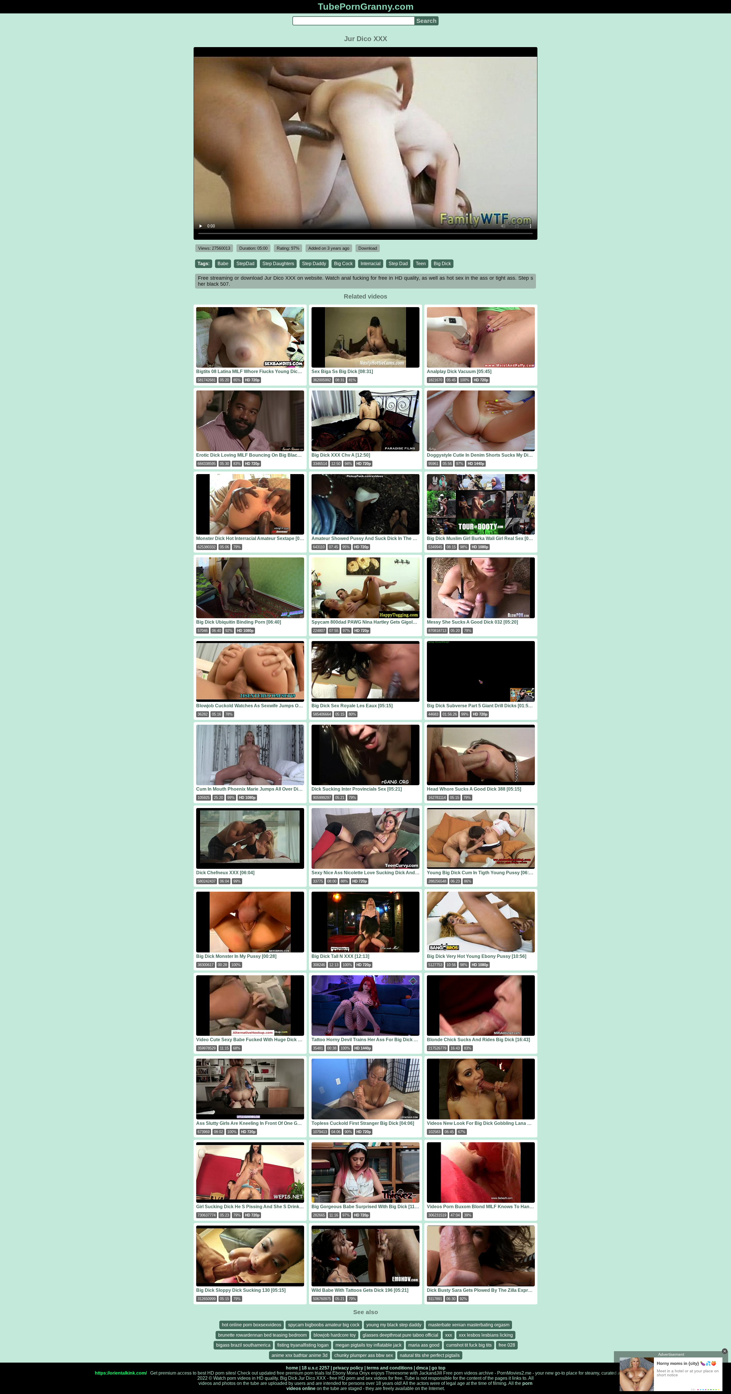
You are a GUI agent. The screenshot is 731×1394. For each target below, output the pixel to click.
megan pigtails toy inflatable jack (368, 1345)
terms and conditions (390, 1367)
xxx (448, 1335)
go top (438, 1367)
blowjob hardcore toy (335, 1335)
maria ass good (423, 1345)
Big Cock (343, 263)
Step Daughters (278, 263)
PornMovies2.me (514, 1373)
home (292, 1367)
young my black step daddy (393, 1324)
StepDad (245, 263)
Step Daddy (314, 263)
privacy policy (348, 1367)
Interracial (371, 263)
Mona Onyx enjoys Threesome (378, 1373)
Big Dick (442, 263)
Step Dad (398, 263)
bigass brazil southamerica (243, 1345)
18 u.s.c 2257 (316, 1367)
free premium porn (295, 1373)
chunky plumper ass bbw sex (363, 1355)
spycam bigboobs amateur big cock (324, 1324)
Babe (223, 263)
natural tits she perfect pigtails (430, 1355)
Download (367, 248)
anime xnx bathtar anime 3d (300, 1355)
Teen (421, 263)
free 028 (507, 1345)
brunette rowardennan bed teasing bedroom (262, 1335)
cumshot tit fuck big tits (469, 1345)
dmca (422, 1367)
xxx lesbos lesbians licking (486, 1335)
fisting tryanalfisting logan (303, 1345)
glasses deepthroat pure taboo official (400, 1335)
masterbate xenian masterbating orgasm (468, 1324)
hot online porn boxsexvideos (251, 1324)
